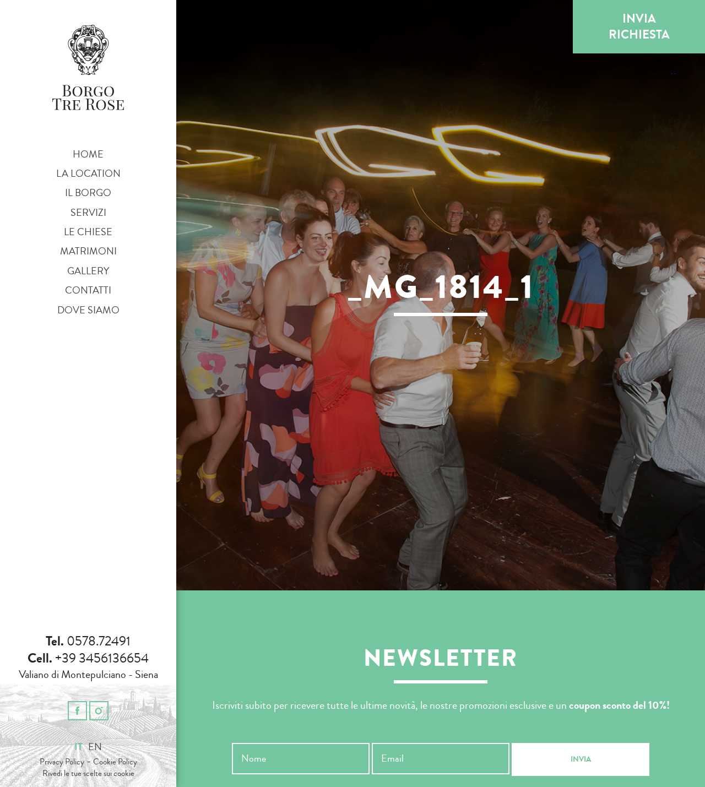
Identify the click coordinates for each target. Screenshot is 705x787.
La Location (88, 173)
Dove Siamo (88, 310)
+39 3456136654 (102, 658)
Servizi (88, 212)
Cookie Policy (115, 762)
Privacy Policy (62, 762)
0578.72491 (99, 641)
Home (88, 154)
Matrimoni (88, 251)
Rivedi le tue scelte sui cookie (88, 773)
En (95, 747)
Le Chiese (88, 232)
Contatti (88, 290)
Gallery (88, 271)
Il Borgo (88, 193)
